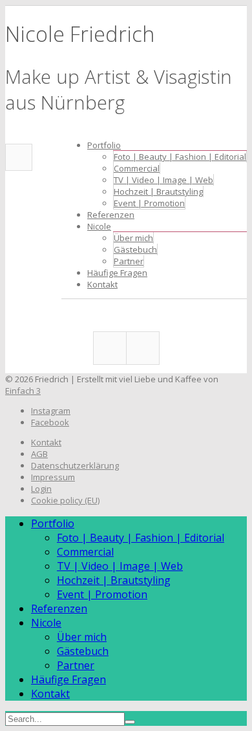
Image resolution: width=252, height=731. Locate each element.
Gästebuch (135, 249)
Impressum (53, 477)
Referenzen (110, 214)
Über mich (133, 238)
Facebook (18, 157)
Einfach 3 (23, 390)
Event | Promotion (149, 203)
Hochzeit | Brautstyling (158, 191)
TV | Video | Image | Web (163, 180)
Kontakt (102, 284)
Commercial (137, 168)
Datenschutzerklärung (75, 465)
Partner (128, 261)
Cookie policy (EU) (65, 500)
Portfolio (104, 145)
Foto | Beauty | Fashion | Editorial (180, 156)
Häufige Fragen (117, 272)
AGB (39, 454)
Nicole (99, 226)
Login (41, 488)
